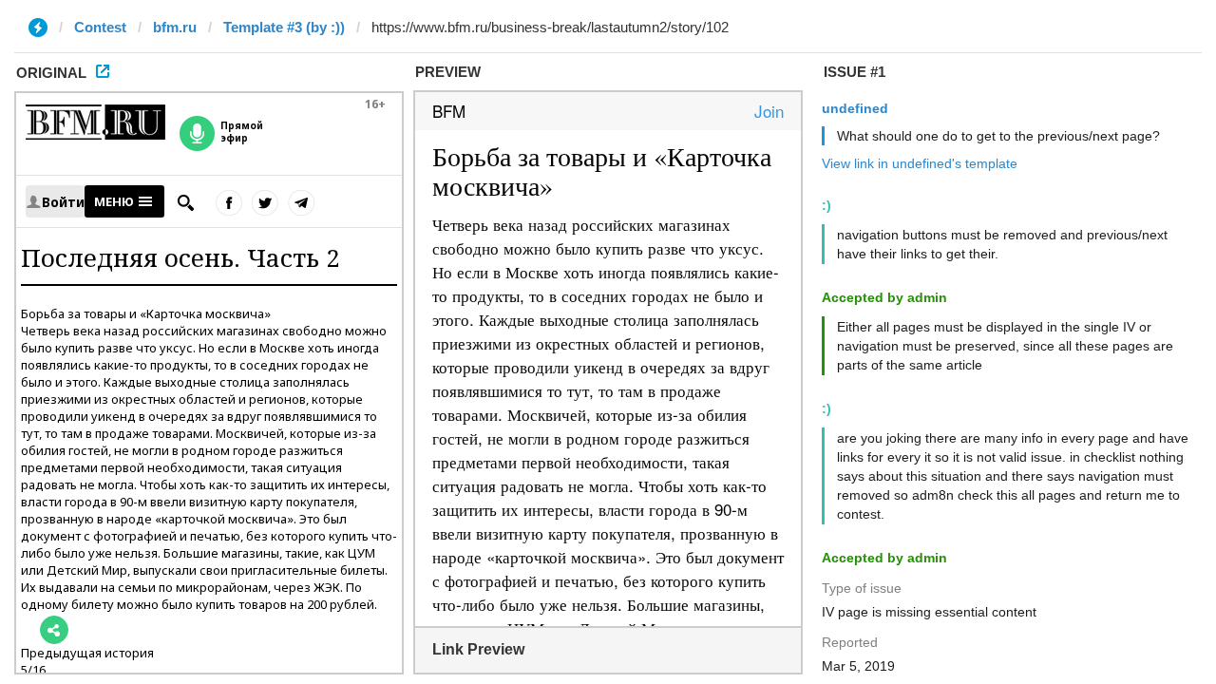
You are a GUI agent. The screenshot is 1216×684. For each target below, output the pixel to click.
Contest (100, 27)
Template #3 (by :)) (284, 27)
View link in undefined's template (919, 163)
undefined (855, 108)
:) (826, 205)
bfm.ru (175, 27)
